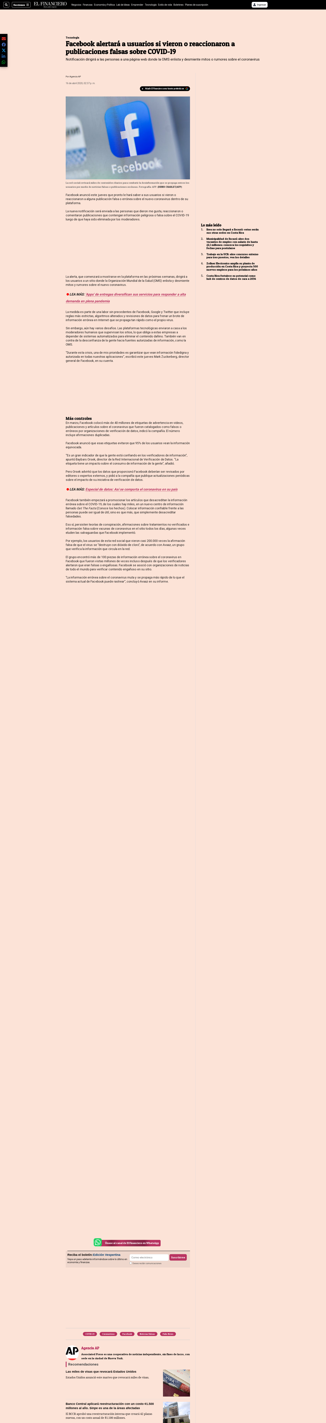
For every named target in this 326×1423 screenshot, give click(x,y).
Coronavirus (108, 1334)
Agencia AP (75, 76)
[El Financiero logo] (50, 5)
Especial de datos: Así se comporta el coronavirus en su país (131, 489)
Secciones (19, 4)
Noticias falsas (147, 1334)
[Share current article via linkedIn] (4, 56)
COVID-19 (89, 1334)
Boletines (179, 5)
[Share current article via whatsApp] (4, 62)
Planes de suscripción (196, 5)
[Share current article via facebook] (4, 44)
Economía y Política (104, 5)
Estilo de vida (165, 5)
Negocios (76, 5)
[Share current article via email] (4, 38)
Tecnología (151, 5)
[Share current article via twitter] (4, 50)
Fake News (168, 1334)
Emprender (137, 5)
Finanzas (88, 5)
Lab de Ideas (123, 5)
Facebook (127, 1334)
